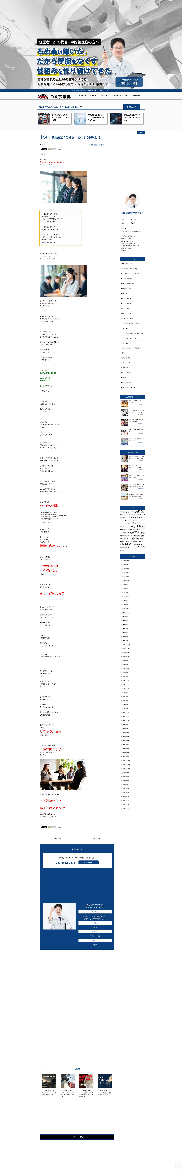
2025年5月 (124, 592)
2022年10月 (124, 688)
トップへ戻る (81, 95)
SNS (127, 517)
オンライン (125, 308)
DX (140, 511)
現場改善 (136, 544)
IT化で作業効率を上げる (128, 269)
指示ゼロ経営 (125, 372)
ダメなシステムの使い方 (128, 318)
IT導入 (130, 515)
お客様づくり (125, 288)
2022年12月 (124, 681)
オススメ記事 (125, 303)
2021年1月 (124, 757)
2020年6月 (124, 784)
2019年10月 (124, 808)
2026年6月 (124, 568)
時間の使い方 (125, 382)
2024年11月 (124, 612)
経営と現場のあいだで (127, 387)
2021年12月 (124, 712)
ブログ (124, 328)
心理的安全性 (125, 358)
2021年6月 (124, 737)
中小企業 (136, 526)
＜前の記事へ (56, 838)
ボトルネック (138, 523)
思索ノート (125, 363)
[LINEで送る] (52, 149)
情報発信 (142, 539)
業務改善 (135, 541)
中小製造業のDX (124, 533)
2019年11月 (124, 805)
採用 (123, 377)
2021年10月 (124, 721)
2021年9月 (124, 724)
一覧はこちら (132, 107)
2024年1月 (124, 640)
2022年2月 (124, 704)
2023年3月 (124, 672)
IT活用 (134, 514)
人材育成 (134, 532)
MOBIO (139, 515)
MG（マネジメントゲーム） (129, 273)
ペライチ (129, 523)
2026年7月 (124, 564)
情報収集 (124, 367)
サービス (93, 95)
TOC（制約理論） (126, 283)
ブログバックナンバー (120, 95)
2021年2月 (124, 752)
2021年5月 (124, 741)
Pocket (59, 149)
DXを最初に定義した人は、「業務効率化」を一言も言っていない (96, 117)
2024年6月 (124, 624)
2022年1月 (124, 708)
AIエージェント (127, 512)
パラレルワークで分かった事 (129, 323)
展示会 (124, 353)
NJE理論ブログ (126, 278)
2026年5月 (124, 572)
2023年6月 (124, 664)
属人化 (133, 535)
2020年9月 (124, 772)
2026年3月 (124, 580)
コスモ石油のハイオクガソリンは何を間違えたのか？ (67, 1094)
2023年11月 (124, 644)
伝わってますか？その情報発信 (130, 348)
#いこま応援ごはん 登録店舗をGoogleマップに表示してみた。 (86, 1094)
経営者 (135, 547)
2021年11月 (124, 717)
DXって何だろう (126, 264)
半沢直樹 (124, 536)
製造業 (141, 547)
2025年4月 (124, 596)
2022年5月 (124, 697)
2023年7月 (124, 661)
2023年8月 (124, 657)
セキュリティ (125, 313)
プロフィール (104, 95)
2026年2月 (124, 584)
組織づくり (128, 547)
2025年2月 (124, 604)
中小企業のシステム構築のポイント (131, 333)
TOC (131, 517)
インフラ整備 (125, 298)
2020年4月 (124, 792)
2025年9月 (124, 588)
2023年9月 (124, 652)
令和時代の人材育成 (97, 145)
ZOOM (134, 517)
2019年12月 (124, 801)
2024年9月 (124, 616)
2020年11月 (124, 764)
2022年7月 (124, 692)
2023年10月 (124, 648)
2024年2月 (124, 637)
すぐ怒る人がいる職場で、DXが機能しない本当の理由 (60, 117)
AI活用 (135, 511)
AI (121, 512)
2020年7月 (124, 781)
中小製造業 (139, 529)
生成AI (141, 544)
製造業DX (122, 550)
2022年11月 (124, 684)
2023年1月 (124, 677)
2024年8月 (124, 620)
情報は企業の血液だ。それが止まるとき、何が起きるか (132, 117)
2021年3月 (124, 748)
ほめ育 (124, 293)
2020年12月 (124, 761)
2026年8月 (124, 560)
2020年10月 (124, 768)
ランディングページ (125, 527)
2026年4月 (124, 576)
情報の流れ (127, 539)
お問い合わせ (135, 95)
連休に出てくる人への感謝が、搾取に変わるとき (49, 1093)
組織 (121, 548)
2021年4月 (124, 744)
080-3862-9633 (65, 862)
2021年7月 (124, 732)
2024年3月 (124, 632)
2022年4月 (124, 701)
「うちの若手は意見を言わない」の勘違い (104, 1093)
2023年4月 (124, 668)
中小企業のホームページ (128, 338)
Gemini (126, 515)
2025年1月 (124, 608)
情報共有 (135, 538)
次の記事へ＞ (97, 838)
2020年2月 (124, 797)
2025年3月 (124, 600)
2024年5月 (124, 628)
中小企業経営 (130, 530)
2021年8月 (124, 728)
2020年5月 (124, 788)
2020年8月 (124, 777)
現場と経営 (128, 544)
